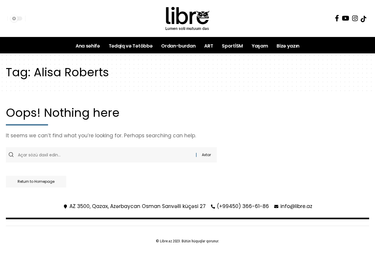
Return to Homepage (36, 181)
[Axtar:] (106, 155)
